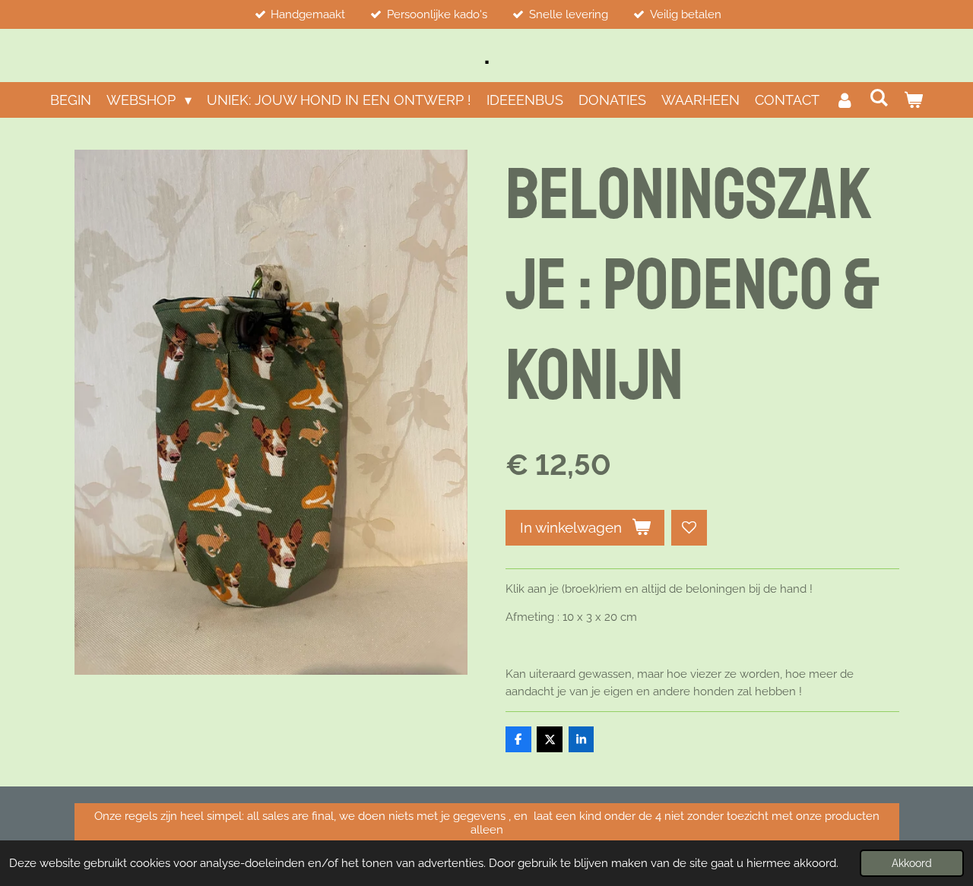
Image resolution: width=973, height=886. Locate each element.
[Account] (844, 100)
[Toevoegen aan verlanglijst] (689, 528)
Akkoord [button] (912, 863)
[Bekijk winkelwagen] (913, 100)
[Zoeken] (879, 97)
